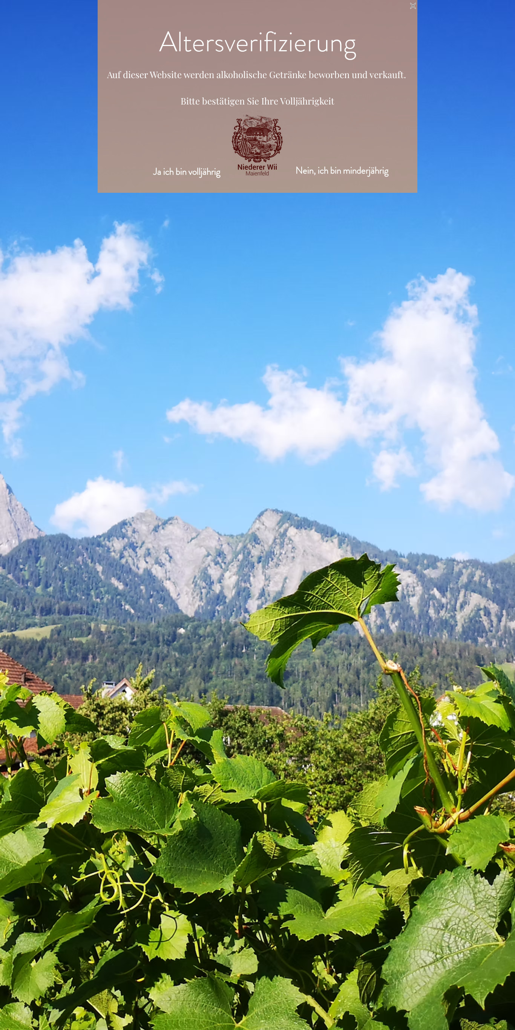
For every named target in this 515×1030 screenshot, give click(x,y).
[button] (413, 6)
